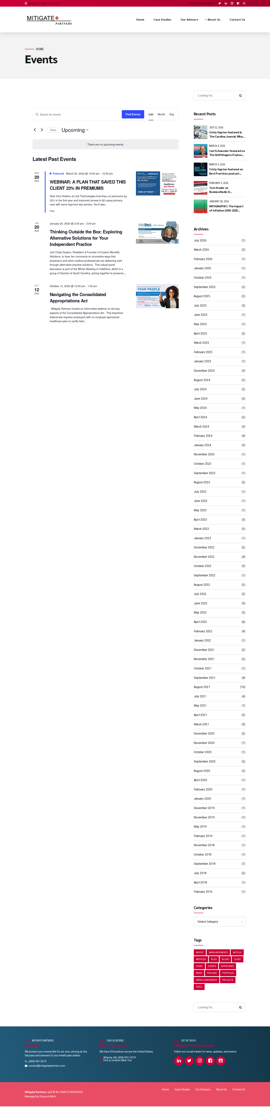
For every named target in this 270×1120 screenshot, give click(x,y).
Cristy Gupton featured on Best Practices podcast (226, 171)
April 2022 (200, 622)
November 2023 (204, 454)
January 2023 (202, 538)
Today (53, 129)
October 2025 (202, 277)
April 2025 (200, 333)
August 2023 (202, 482)
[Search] (240, 95)
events (212, 966)
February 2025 (203, 352)
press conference (206, 980)
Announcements (218, 952)
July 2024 (200, 389)
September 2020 (204, 761)
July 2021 (200, 696)
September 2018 (204, 863)
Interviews (227, 966)
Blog (214, 959)
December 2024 (204, 370)
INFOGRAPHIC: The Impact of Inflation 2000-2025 (226, 208)
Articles (201, 959)
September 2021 (204, 678)
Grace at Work (48, 1096)
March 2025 (201, 342)
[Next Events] (42, 130)
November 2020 (204, 743)
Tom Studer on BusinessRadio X (219, 190)
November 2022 (204, 557)
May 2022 (200, 612)
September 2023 (204, 473)
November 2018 (204, 845)
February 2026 (203, 259)
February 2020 (203, 789)
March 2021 (201, 724)
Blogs (225, 959)
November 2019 (204, 817)
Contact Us (237, 19)
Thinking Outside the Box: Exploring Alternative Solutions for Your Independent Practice (86, 237)
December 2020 (204, 733)
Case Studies (162, 19)
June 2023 (200, 501)
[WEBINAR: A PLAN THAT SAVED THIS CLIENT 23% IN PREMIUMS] (157, 183)
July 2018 (200, 873)
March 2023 (201, 529)
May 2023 (200, 510)
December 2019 (204, 808)
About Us (214, 19)
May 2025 (200, 324)
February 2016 (203, 891)
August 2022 (202, 584)
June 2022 (200, 603)
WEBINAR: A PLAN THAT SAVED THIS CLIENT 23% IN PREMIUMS (88, 185)
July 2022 (200, 594)
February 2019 (203, 836)
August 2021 (202, 687)
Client (237, 959)
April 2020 (200, 780)
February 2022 (203, 631)
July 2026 (200, 240)
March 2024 (201, 426)
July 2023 (200, 491)
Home (140, 19)
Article (237, 952)
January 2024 (202, 445)
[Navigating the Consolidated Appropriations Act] (157, 296)
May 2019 (200, 826)
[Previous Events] (35, 130)
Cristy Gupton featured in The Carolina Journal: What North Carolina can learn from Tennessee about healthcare (226, 134)
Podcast (212, 973)
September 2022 (204, 575)
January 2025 (202, 361)
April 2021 (200, 715)
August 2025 (202, 296)
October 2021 (202, 668)
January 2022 (202, 640)
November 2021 (204, 659)
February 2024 (203, 436)
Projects (227, 980)
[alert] (106, 144)
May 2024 (200, 408)
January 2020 (202, 798)
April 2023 (200, 519)
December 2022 (204, 547)
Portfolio (228, 973)
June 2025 (200, 315)
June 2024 (200, 398)
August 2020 (202, 771)
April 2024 (200, 417)
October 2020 (202, 752)
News (199, 973)
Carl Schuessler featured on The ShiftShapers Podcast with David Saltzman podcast (227, 153)
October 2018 (202, 854)
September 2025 (204, 287)
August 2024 (202, 380)
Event (199, 966)
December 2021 (204, 650)
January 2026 (202, 268)
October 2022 (202, 566)
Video (199, 987)
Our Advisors (189, 19)
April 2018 (200, 882)
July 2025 (200, 305)
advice (200, 952)
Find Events (133, 114)
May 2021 (200, 705)
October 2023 (202, 463)
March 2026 (201, 249)
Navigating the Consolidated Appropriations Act (78, 297)
